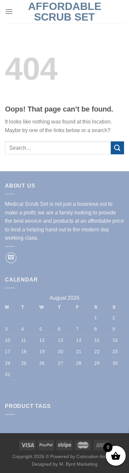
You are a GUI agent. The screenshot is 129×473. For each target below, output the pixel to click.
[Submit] (117, 147)
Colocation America (96, 456)
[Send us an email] (11, 257)
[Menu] (9, 11)
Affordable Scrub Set (64, 11)
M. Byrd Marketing (78, 464)
